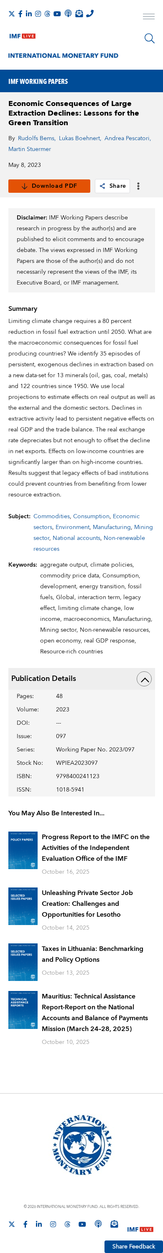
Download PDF (54, 186)
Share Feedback (133, 1247)
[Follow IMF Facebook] (20, 13)
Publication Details (43, 678)
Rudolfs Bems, (37, 139)
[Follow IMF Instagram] (38, 13)
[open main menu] (149, 17)
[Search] (150, 38)
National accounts (76, 538)
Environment (72, 527)
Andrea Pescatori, (127, 139)
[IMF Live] (22, 34)
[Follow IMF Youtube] (57, 13)
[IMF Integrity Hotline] (90, 13)
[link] (102, 186)
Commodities (51, 517)
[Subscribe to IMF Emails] (79, 13)
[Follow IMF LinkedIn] (29, 13)
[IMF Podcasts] (98, 1224)
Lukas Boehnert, (80, 139)
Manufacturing (112, 527)
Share (118, 186)
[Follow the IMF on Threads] (47, 13)
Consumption (91, 517)
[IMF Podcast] (68, 13)
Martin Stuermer (29, 149)
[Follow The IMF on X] (11, 13)
